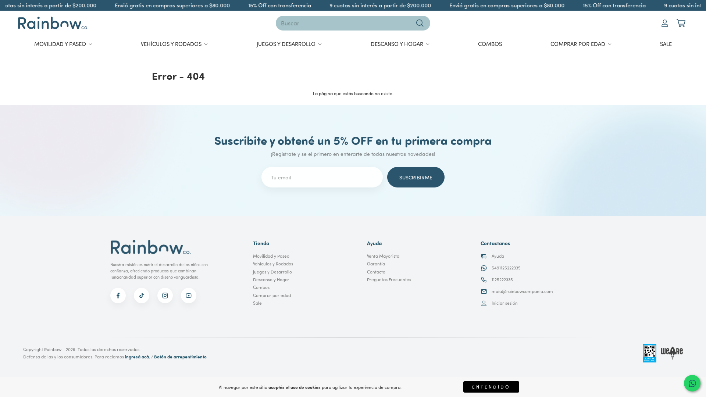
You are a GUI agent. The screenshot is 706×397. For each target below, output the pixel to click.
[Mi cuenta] (664, 23)
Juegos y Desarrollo (272, 272)
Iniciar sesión (505, 303)
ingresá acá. (137, 357)
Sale (257, 303)
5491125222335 (506, 268)
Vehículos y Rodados (273, 264)
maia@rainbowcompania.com (522, 291)
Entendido (491, 387)
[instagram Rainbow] (165, 295)
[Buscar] (420, 23)
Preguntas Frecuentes (389, 279)
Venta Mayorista (383, 256)
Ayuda (498, 256)
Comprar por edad (272, 295)
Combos (261, 287)
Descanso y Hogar (271, 279)
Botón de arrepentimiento (180, 357)
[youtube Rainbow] (188, 295)
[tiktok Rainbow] (141, 295)
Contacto (376, 272)
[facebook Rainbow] (118, 295)
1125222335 (502, 279)
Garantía (376, 264)
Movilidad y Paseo (271, 256)
